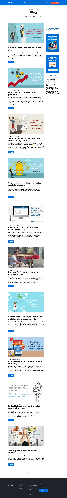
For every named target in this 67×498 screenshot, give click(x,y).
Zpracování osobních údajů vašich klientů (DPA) (33, 488)
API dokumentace (22, 490)
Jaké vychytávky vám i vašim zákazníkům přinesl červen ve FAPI (52, 88)
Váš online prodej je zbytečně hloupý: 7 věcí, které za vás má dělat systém (51, 81)
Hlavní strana (10, 483)
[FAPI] (10, 3)
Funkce (20, 2)
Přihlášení (47, 2)
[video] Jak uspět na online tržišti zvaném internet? (24, 407)
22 (30, 473)
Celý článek (11, 61)
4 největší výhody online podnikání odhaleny (25, 362)
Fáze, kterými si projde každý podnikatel (22, 93)
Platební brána (31, 492)
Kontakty (9, 487)
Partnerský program (22, 483)
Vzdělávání (31, 2)
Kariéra (30, 494)
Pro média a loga (32, 491)
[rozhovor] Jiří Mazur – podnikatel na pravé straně (24, 273)
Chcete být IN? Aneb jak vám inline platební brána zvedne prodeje (25, 318)
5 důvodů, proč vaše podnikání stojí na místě (25, 49)
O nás (30, 489)
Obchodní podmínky (32, 483)
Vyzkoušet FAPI (55, 2)
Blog (36, 2)
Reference (41, 2)
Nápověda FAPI (21, 488)
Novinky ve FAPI (21, 485)
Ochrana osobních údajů (33, 485)
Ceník (25, 2)
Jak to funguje (10, 485)
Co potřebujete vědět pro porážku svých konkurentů (24, 184)
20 (26, 473)
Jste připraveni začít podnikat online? (22, 451)
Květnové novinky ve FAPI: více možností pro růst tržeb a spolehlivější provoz (52, 92)
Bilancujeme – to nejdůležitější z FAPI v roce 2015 (23, 228)
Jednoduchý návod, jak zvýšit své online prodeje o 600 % (24, 139)
